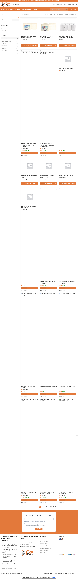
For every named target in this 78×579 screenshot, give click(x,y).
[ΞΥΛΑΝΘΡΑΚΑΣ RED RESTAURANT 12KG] (29, 166)
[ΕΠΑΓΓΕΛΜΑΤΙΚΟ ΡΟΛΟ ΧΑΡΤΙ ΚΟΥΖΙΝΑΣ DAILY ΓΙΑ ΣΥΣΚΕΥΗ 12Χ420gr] (67, 26)
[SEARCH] (66, 9)
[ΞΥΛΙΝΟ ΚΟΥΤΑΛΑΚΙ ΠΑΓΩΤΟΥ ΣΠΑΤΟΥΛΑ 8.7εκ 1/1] (48, 166)
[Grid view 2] (57, 15)
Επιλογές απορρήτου (45, 577)
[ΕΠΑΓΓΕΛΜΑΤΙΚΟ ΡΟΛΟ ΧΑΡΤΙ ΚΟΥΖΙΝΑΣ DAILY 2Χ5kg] (48, 26)
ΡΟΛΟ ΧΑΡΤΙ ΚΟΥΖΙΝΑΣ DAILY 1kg (48, 281)
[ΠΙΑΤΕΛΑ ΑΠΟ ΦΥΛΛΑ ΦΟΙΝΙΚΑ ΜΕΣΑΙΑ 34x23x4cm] (29, 196)
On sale (3, 28)
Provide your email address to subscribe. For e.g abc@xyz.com (34, 521)
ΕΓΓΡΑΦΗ (39, 528)
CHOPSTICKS (5, 48)
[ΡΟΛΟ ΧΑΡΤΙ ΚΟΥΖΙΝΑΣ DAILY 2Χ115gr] (29, 339)
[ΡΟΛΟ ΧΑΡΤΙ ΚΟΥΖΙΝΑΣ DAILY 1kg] (48, 234)
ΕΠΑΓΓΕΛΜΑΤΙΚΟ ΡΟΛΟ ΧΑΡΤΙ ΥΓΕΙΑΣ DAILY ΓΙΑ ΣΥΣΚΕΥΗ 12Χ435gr (28, 145)
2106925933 (16, 4)
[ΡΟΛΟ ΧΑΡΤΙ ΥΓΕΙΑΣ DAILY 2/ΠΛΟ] (67, 339)
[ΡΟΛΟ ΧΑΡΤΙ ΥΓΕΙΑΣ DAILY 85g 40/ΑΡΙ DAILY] (29, 445)
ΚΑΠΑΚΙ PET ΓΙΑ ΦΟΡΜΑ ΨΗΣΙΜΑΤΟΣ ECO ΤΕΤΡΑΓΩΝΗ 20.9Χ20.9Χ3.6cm (47, 145)
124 (55, 506)
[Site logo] (5, 4)
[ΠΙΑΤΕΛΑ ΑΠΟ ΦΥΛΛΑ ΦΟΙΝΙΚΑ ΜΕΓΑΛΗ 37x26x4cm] (67, 166)
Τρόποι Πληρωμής (44, 543)
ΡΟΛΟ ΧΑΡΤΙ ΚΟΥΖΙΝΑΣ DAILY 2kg (67, 281)
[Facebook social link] (60, 539)
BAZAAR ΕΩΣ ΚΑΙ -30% (7, 41)
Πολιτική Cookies (44, 552)
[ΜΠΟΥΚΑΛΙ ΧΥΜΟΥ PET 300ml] (67, 58)
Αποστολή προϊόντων (45, 545)
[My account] (76, 4)
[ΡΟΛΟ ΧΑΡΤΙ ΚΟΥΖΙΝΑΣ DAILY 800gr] (48, 339)
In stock (4, 30)
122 (51, 506)
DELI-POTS (4, 50)
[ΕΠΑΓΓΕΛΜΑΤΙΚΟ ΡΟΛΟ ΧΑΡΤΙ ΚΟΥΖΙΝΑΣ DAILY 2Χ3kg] (29, 26)
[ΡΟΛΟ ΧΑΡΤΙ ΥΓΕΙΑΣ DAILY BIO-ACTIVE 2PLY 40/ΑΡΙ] (67, 445)
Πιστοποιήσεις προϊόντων (46, 548)
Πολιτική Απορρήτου (44, 541)
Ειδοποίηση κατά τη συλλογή (30, 577)
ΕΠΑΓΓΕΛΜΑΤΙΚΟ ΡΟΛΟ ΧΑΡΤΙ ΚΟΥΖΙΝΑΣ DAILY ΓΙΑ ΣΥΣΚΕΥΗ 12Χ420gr (66, 38)
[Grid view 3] (60, 15)
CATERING (4, 45)
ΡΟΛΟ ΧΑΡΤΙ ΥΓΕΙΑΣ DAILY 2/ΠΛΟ (67, 386)
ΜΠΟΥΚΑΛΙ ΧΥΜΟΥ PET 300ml (66, 68)
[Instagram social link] (62, 539)
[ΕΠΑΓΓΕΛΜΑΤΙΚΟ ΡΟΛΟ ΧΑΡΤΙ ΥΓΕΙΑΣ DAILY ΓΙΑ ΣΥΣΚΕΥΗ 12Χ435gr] (29, 96)
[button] (29, 45)
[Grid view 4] (62, 15)
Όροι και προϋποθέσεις (45, 539)
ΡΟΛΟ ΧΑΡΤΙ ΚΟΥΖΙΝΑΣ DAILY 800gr (48, 386)
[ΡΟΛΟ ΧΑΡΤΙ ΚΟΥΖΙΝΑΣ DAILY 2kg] (67, 234)
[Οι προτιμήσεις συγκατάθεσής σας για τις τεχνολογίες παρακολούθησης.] (77, 434)
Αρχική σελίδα (23, 14)
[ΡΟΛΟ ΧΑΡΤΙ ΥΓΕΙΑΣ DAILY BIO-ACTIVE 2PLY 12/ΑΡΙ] (48, 445)
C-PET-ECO (4, 43)
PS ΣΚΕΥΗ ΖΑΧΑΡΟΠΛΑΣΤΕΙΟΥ (5, 53)
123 (53, 506)
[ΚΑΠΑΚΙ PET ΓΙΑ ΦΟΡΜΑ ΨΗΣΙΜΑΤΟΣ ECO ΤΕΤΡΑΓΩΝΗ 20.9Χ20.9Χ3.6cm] (48, 96)
